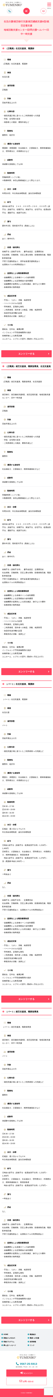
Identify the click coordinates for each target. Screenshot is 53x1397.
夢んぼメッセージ (10, 1345)
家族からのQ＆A (9, 1338)
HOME (6, 1334)
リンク (32, 1345)
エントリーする (26, 353)
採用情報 (33, 1342)
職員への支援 (34, 1338)
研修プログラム (9, 1342)
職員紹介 (33, 1334)
